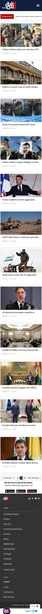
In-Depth (7, 554)
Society (7, 534)
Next (37, 478)
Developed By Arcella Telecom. (21, 605)
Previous (7, 478)
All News (7, 559)
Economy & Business (13, 529)
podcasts (8, 564)
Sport (6, 539)
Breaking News (7, 16)
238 (29, 478)
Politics (7, 519)
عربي (6, 577)
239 (32, 478)
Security (7, 524)
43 (18, 478)
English (7, 582)
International (9, 549)
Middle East (9, 544)
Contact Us (8, 592)
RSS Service (9, 597)
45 (24, 478)
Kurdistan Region (11, 514)
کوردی (6, 587)
